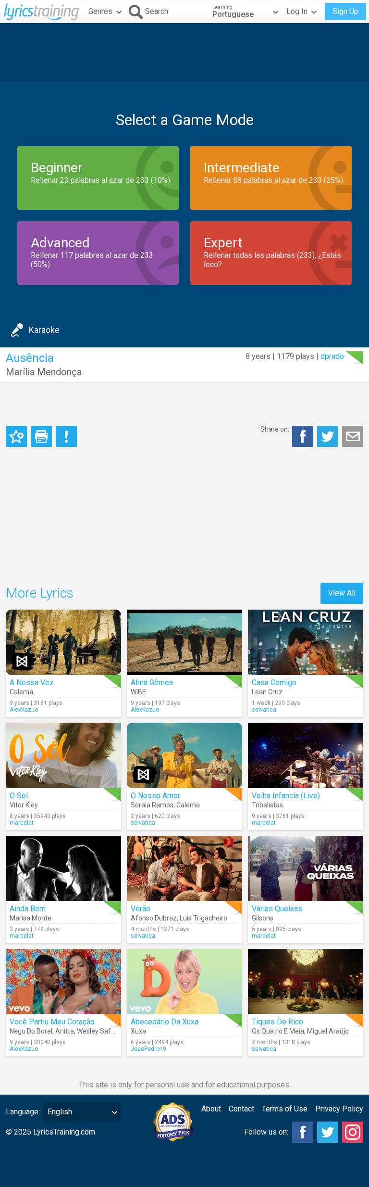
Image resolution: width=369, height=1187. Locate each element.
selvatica (264, 709)
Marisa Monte (30, 918)
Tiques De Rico (277, 1021)
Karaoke (44, 330)
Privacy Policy (339, 1108)
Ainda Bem (28, 908)
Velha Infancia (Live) (286, 795)
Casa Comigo (274, 682)
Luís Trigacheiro (203, 918)
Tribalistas (267, 805)
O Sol (19, 795)
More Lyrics (40, 593)
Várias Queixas (277, 908)
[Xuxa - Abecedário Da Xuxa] (184, 981)
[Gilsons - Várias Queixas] (305, 868)
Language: (23, 1111)
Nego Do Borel (31, 1031)
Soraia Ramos (152, 805)
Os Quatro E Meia (278, 1031)
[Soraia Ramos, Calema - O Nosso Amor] (184, 755)
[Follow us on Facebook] (302, 1132)
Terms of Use (285, 1108)
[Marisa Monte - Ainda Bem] (63, 868)
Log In (297, 11)
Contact (241, 1108)
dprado (332, 356)
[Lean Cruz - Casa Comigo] (305, 642)
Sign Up (345, 11)
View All (342, 593)
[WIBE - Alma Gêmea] (184, 642)
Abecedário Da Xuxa (164, 1021)
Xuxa (138, 1031)
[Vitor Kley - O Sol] (63, 755)
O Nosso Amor (155, 795)
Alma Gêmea (152, 682)
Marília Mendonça (44, 372)
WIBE (138, 692)
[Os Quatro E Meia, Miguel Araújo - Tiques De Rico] (305, 981)
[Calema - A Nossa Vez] (63, 642)
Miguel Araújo (328, 1031)
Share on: (274, 429)
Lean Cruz (267, 692)
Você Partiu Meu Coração (52, 1021)
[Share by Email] (352, 436)
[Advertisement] (184, 52)
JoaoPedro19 (148, 1049)
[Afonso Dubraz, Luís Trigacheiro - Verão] (184, 868)
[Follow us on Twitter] (327, 1132)
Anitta (64, 1031)
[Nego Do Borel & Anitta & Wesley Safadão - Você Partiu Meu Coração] (63, 981)
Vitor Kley (24, 805)
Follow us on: (266, 1131)
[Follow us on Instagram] (352, 1132)
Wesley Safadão (101, 1031)
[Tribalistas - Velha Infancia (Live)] (305, 755)
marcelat (22, 822)
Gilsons (262, 918)
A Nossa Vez (32, 682)
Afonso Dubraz (154, 918)
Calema (21, 692)
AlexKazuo (24, 709)
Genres (100, 11)
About (211, 1108)
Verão (140, 908)
